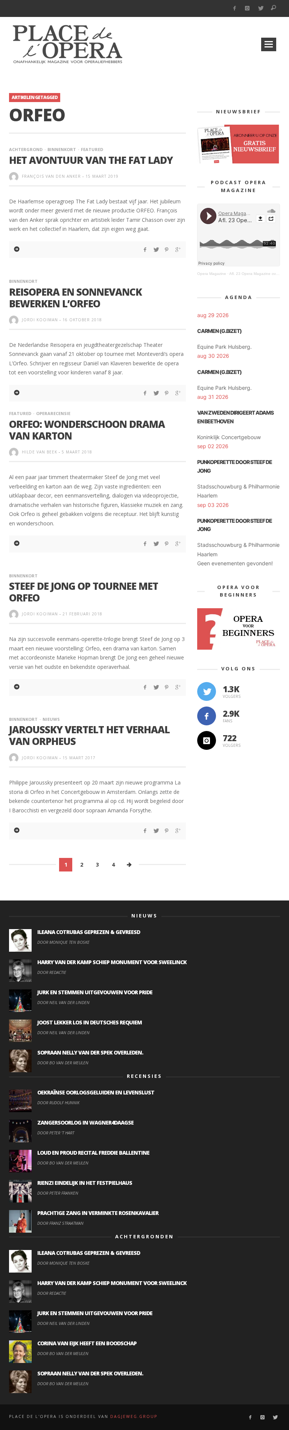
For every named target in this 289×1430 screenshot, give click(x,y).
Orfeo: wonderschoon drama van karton (87, 430)
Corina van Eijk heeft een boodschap (87, 1343)
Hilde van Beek (39, 452)
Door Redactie (51, 972)
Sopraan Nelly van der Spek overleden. (90, 1052)
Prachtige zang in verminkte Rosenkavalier (97, 1212)
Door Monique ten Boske (63, 942)
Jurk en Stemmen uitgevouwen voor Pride (94, 992)
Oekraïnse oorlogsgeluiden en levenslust (95, 1092)
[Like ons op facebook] (206, 716)
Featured (92, 149)
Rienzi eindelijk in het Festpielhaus (84, 1182)
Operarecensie (53, 413)
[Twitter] (260, 8)
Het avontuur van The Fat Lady (91, 160)
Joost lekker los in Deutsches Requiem (89, 1022)
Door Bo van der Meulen (62, 1062)
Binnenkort (61, 149)
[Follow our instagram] (206, 740)
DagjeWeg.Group (133, 1416)
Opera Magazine (211, 274)
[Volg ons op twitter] (206, 691)
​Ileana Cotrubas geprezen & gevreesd (88, 932)
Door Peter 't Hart (55, 1132)
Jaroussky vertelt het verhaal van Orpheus (89, 735)
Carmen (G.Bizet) (219, 331)
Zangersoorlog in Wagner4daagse (85, 1122)
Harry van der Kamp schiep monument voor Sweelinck (112, 962)
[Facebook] (234, 8)
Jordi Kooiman (40, 319)
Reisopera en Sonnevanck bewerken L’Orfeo (75, 297)
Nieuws (51, 719)
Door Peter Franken (57, 1193)
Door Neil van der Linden (63, 1002)
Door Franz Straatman (60, 1223)
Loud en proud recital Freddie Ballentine (93, 1152)
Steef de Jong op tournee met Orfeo (83, 591)
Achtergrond (26, 149)
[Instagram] (247, 8)
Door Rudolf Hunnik (58, 1102)
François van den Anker (51, 176)
